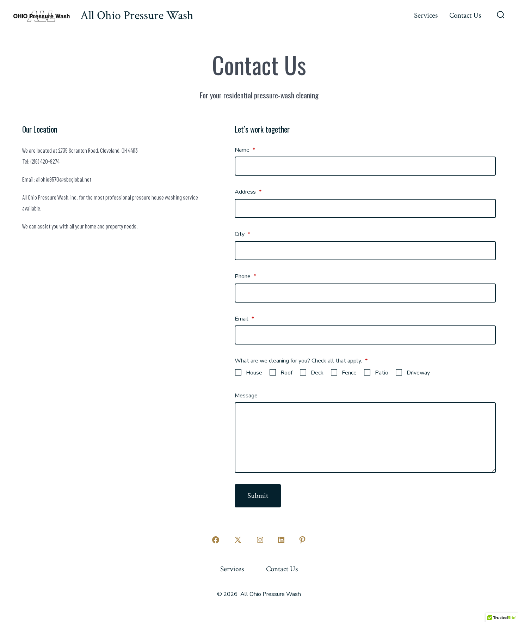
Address (248, 192)
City (242, 234)
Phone (245, 276)
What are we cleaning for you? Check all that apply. (301, 361)
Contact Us (465, 15)
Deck (317, 373)
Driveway (418, 373)
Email (244, 319)
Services (426, 15)
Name (245, 150)
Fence (349, 373)
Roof (286, 373)
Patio (381, 373)
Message (246, 396)
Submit (257, 495)
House (254, 373)
